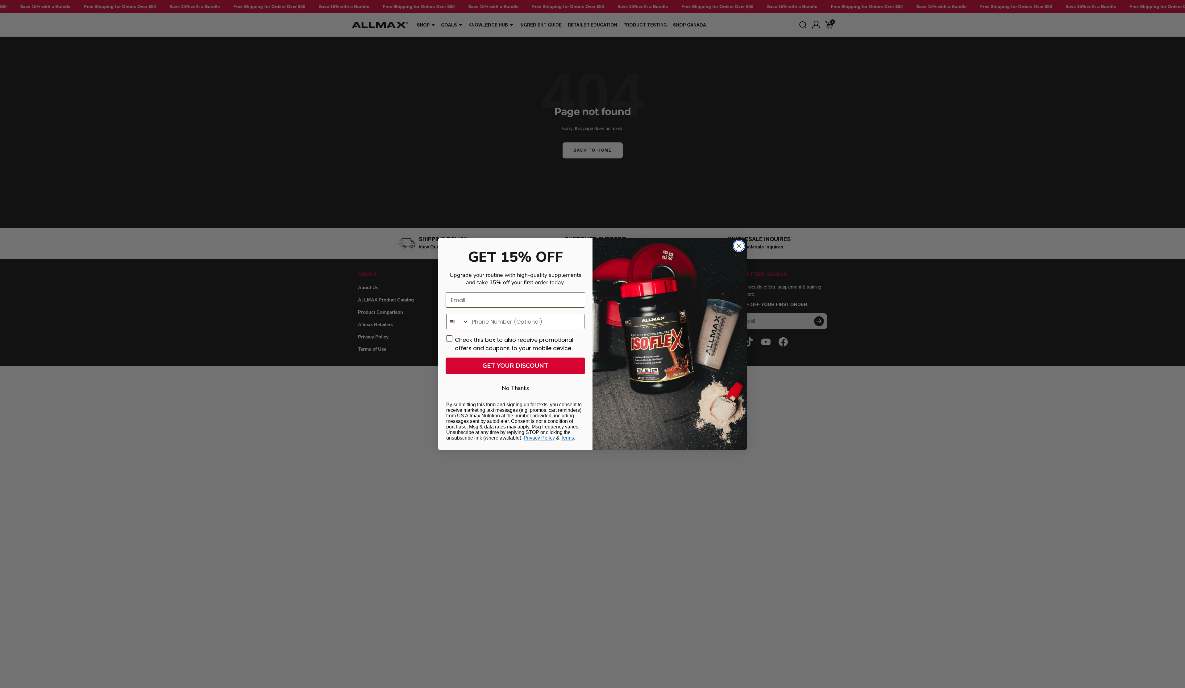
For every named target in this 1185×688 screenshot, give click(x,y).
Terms (567, 437)
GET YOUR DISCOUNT (515, 366)
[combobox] (458, 321)
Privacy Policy (539, 437)
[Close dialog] (739, 245)
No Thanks (515, 388)
